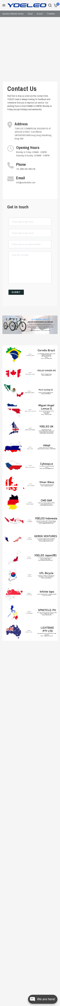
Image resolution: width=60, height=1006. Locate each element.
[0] (55, 5)
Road (30, 14)
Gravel (40, 14)
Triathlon (51, 14)
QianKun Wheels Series (13, 14)
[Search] (50, 5)
